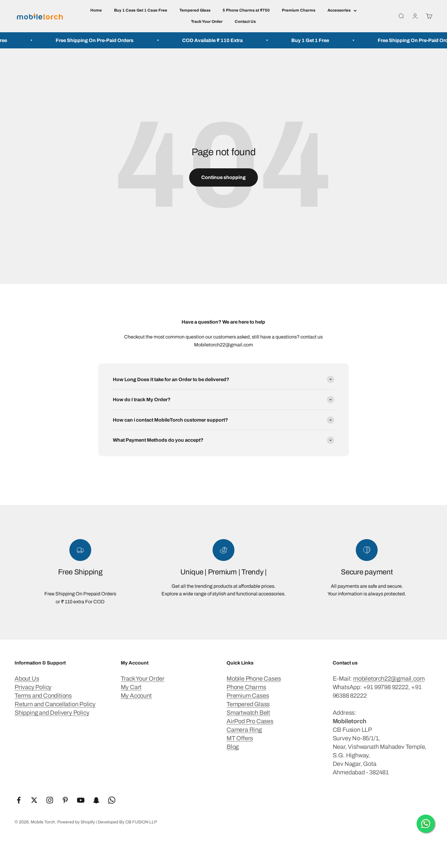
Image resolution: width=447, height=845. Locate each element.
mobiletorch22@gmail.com (388, 678)
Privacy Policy (33, 687)
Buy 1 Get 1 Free (298, 40)
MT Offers (240, 738)
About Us (27, 678)
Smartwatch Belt (248, 712)
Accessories (339, 10)
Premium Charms (298, 10)
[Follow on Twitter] (34, 800)
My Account (136, 695)
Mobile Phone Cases (254, 678)
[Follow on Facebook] (19, 800)
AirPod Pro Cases (250, 721)
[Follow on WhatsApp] (112, 800)
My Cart (131, 687)
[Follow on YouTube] (81, 800)
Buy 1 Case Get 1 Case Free (140, 10)
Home (96, 10)
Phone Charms (246, 687)
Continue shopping (223, 177)
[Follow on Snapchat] (96, 800)
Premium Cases (248, 695)
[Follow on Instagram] (50, 800)
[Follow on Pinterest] (65, 800)
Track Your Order (207, 21)
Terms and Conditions (43, 695)
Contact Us (245, 21)
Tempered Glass (194, 10)
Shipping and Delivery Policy (52, 712)
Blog (233, 746)
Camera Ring (244, 729)
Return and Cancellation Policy (55, 704)
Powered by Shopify (76, 822)
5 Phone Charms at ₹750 (246, 10)
